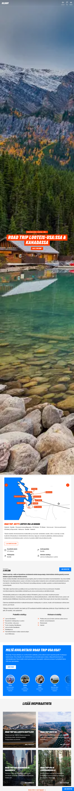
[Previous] (6, 485)
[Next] (67, 485)
